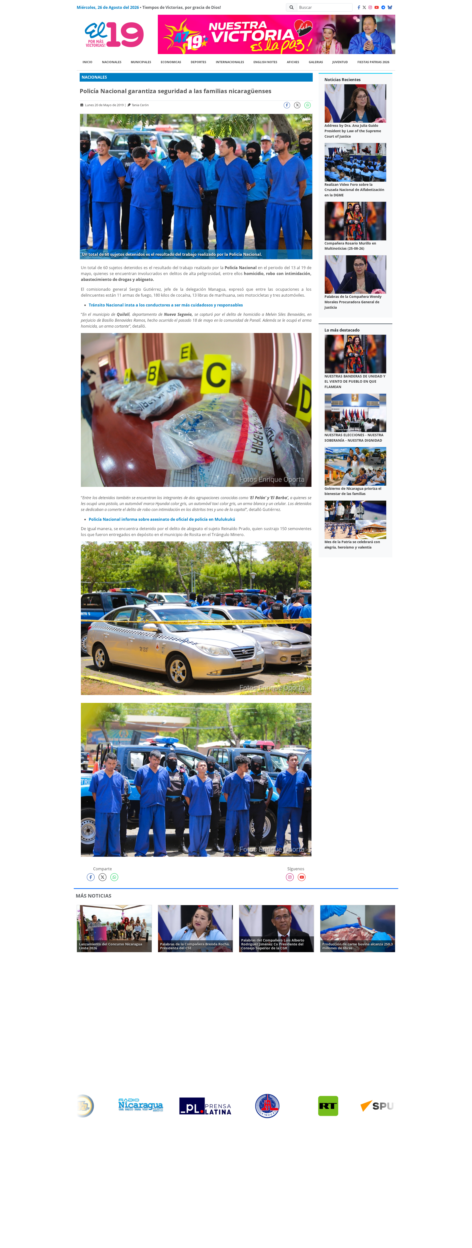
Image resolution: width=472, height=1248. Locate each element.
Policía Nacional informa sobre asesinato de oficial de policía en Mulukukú (162, 519)
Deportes (198, 62)
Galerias (316, 62)
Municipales (141, 62)
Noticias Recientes (342, 79)
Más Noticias (93, 895)
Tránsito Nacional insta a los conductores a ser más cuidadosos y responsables (166, 305)
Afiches (293, 62)
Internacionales (230, 62)
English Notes (265, 62)
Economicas (171, 62)
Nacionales (111, 62)
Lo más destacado (342, 330)
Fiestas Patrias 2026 (373, 62)
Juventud (340, 62)
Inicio (87, 62)
